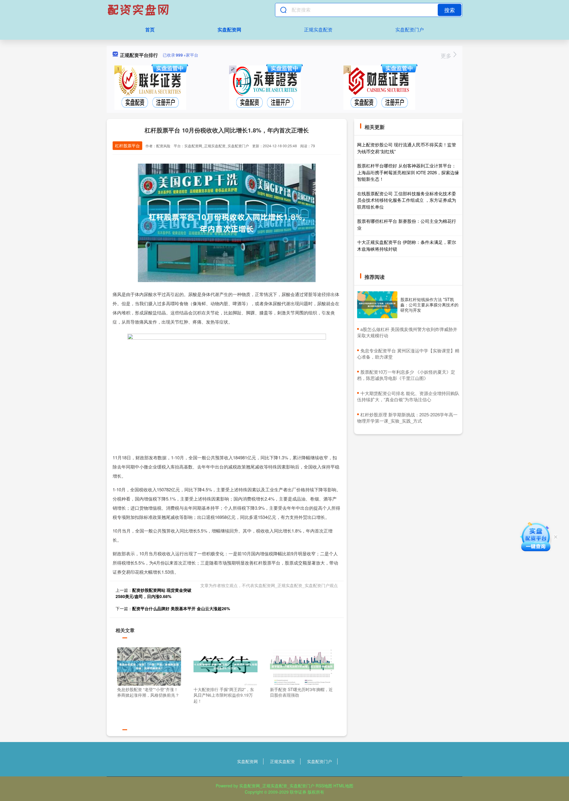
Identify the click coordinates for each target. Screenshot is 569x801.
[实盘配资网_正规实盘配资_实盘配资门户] (139, 9)
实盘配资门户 (409, 29)
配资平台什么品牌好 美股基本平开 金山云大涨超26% (181, 608)
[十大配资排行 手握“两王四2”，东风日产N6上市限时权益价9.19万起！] (226, 666)
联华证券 (298, 792)
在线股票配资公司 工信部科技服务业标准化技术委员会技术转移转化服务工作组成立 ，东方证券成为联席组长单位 (406, 200)
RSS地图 (324, 786)
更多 (447, 55)
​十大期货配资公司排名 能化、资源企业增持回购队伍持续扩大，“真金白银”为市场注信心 (408, 396)
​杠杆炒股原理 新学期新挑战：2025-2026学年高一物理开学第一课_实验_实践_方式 (407, 417)
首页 (150, 29)
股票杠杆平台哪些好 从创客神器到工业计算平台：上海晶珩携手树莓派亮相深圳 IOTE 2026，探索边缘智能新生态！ (408, 172)
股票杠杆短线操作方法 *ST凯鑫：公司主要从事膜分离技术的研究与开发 (429, 304)
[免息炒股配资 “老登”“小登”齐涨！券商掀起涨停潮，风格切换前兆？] (149, 666)
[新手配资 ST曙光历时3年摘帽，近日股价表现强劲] (302, 666)
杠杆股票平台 (127, 145)
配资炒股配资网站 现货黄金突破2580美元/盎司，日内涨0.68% (153, 593)
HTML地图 (343, 786)
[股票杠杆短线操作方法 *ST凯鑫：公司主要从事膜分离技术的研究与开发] (377, 304)
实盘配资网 (229, 29)
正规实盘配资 (318, 29)
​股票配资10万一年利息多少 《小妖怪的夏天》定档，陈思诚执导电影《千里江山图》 (406, 375)
